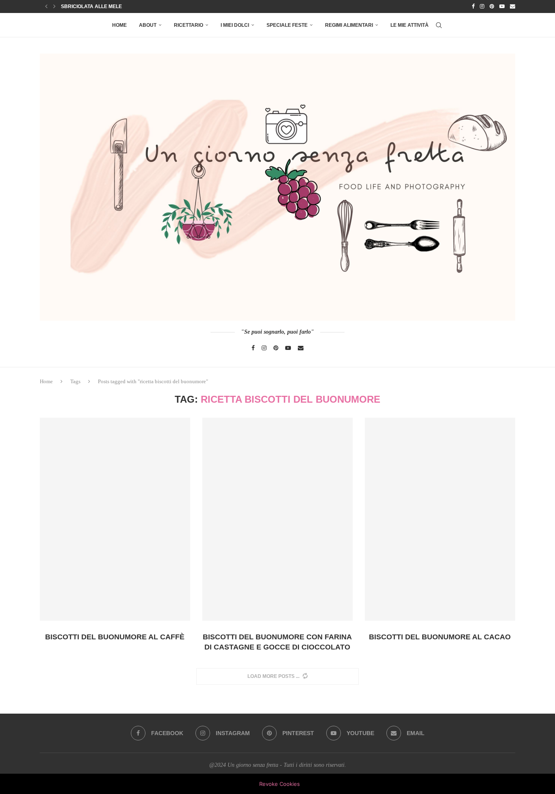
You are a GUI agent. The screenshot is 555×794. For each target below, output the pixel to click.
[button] (46, 6)
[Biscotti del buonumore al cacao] (440, 519)
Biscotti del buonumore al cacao (440, 637)
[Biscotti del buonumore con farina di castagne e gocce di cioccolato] (277, 519)
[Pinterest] (492, 6)
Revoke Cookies (279, 784)
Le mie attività (409, 25)
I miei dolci (235, 25)
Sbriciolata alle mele (91, 6)
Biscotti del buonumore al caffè (114, 637)
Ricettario (188, 25)
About (147, 25)
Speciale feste (287, 25)
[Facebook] (473, 6)
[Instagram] (482, 6)
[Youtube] (502, 6)
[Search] (439, 25)
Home (119, 25)
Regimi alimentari (349, 25)
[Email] (512, 6)
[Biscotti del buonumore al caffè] (115, 519)
